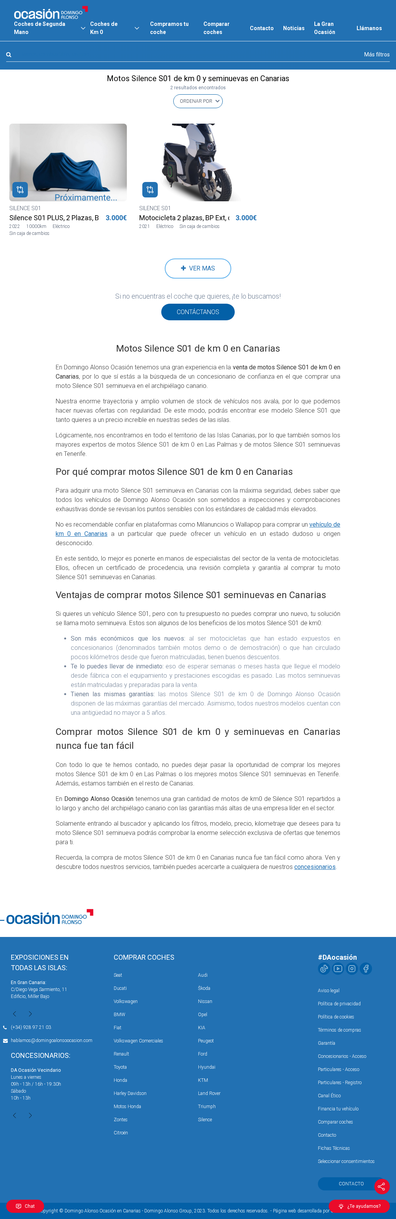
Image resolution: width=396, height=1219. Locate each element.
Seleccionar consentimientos (346, 1161)
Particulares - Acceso (338, 1069)
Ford (202, 1054)
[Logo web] (51, 12)
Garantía (326, 1043)
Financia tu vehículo (338, 1109)
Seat (118, 975)
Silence (205, 1119)
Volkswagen (126, 1001)
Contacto (262, 28)
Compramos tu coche (169, 28)
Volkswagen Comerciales (138, 1041)
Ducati (120, 988)
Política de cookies (336, 1017)
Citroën (121, 1133)
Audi (203, 975)
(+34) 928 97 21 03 (31, 1027)
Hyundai (206, 1067)
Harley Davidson (130, 1093)
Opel (202, 1014)
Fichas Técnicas (334, 1148)
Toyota (120, 1067)
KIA (201, 1027)
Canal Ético (329, 1095)
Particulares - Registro (340, 1082)
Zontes (121, 1119)
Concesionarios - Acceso (342, 1056)
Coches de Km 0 (104, 28)
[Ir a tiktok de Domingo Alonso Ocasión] (324, 968)
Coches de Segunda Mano (39, 28)
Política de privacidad (339, 1003)
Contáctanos (198, 312)
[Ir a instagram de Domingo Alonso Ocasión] (352, 968)
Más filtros (377, 54)
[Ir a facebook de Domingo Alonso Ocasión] (366, 968)
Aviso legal (329, 990)
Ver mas (200, 268)
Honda (120, 1080)
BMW (119, 1014)
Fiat (117, 1027)
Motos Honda (127, 1106)
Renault (121, 1054)
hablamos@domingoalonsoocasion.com (51, 1040)
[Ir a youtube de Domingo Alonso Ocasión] (338, 968)
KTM (203, 1080)
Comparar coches (216, 28)
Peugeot (206, 1041)
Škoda (204, 988)
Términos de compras (339, 1030)
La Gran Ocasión (324, 28)
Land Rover (209, 1093)
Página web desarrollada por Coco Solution (315, 1211)
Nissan (205, 1001)
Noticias (294, 28)
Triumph (207, 1106)
